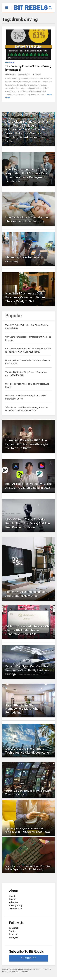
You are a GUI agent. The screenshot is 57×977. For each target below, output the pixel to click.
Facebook (13, 928)
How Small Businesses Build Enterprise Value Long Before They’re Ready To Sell (25, 297)
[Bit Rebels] (29, 10)
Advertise (13, 902)
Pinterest (13, 934)
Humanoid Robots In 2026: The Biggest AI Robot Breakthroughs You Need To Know (26, 444)
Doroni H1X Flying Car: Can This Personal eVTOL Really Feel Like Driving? (27, 670)
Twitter (12, 931)
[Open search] (52, 6)
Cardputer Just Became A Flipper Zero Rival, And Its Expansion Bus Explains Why (28, 868)
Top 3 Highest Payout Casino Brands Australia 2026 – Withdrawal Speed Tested (27, 830)
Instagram (14, 937)
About (12, 896)
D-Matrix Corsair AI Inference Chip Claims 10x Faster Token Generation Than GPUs (28, 630)
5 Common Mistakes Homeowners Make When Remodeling (22, 708)
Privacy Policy (15, 905)
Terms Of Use (15, 908)
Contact (13, 899)
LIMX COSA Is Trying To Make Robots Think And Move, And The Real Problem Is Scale (27, 523)
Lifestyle (9, 62)
